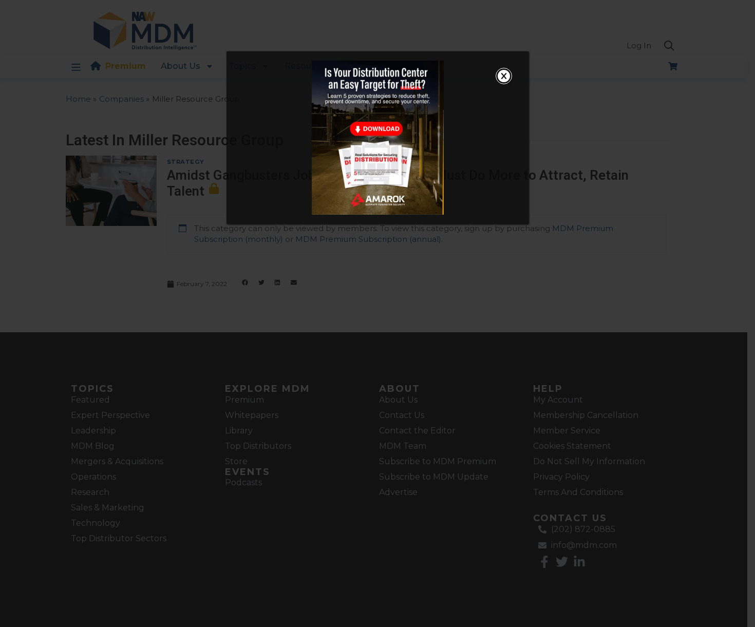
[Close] (504, 76)
